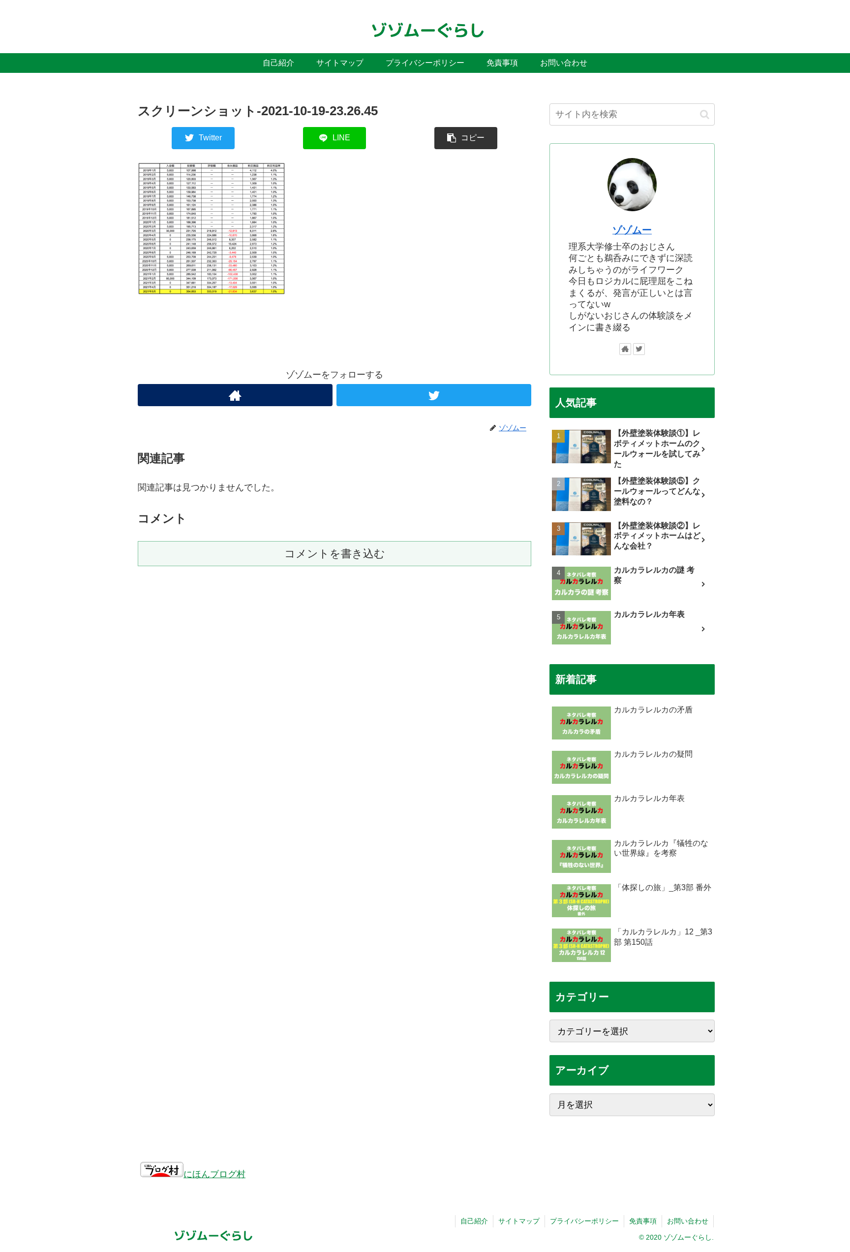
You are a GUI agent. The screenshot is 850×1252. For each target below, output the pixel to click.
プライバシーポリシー (584, 1221)
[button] (704, 114)
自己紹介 (474, 1221)
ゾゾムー (632, 230)
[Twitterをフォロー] (433, 395)
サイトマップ (519, 1221)
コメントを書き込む (334, 553)
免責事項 (643, 1221)
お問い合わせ (687, 1221)
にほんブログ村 (214, 1174)
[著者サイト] (235, 395)
